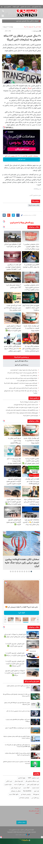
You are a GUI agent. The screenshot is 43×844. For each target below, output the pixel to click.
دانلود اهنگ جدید (13, 794)
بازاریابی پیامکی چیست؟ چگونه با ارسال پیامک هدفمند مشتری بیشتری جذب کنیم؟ (17, 754)
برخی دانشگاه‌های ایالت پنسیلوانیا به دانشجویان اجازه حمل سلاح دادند (22, 410)
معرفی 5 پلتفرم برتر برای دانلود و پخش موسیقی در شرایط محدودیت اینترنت (17, 737)
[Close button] (42, 837)
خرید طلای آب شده (19, 784)
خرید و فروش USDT (33, 778)
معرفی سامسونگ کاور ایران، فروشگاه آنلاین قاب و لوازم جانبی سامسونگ (17, 703)
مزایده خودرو (8, 784)
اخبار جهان (31, 27)
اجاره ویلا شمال (19, 781)
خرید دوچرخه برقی (16, 788)
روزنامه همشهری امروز (36, 6)
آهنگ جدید (26, 788)
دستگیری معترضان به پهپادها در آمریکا (29, 402)
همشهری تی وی (7, 6)
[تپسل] (4, 127)
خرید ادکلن (9, 781)
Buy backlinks (27, 791)
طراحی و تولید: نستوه (21, 835)
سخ (37, 21)
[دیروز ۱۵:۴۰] (35, 688)
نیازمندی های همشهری (25, 6)
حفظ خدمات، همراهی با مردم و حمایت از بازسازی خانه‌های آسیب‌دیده (16, 762)
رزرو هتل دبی (35, 798)
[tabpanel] (21, 550)
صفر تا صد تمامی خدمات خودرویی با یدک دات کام (18, 711)
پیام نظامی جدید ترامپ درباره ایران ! (28, 375)
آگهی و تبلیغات (16, 6)
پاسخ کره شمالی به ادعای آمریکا (30, 415)
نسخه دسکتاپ (21, 822)
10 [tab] (10, 571)
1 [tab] (31, 571)
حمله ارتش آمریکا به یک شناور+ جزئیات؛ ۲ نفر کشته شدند (23, 370)
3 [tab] (26, 571)
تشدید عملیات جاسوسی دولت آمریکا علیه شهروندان (26, 405)
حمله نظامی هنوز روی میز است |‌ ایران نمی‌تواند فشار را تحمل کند (22, 373)
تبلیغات (37, 813)
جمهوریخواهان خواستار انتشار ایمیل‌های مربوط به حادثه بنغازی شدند (22, 413)
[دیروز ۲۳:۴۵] (21, 543)
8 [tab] (15, 571)
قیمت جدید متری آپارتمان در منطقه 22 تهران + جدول (17, 728)
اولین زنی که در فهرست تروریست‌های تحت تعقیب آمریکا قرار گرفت (22, 407)
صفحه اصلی (38, 27)
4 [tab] (24, 571)
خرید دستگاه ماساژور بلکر (32, 781)
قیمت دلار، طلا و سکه (34, 811)
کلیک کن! (21, 613)
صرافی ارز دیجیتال (16, 791)
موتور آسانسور (21, 778)
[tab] (21, 357)
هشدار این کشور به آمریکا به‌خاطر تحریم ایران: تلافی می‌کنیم (23, 388)
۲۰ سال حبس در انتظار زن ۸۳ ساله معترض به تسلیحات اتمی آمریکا (22, 38)
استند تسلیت (35, 788)
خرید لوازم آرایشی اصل (33, 784)
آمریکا (25, 27)
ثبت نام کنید (21, 159)
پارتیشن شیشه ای (26, 794)
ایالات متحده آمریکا (34, 205)
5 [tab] (22, 571)
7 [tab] (17, 571)
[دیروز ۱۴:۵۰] (35, 696)
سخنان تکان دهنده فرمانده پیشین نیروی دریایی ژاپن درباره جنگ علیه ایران (22, 562)
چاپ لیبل (36, 791)
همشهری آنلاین (27, 13)
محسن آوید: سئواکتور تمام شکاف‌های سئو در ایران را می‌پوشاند (18, 720)
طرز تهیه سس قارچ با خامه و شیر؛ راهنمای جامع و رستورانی (18, 686)
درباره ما (37, 809)
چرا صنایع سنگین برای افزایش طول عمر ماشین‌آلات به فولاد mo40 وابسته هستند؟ (17, 745)
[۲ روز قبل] (35, 722)
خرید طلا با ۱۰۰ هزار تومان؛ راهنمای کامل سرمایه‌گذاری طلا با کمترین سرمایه (16, 695)
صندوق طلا (36, 794)
